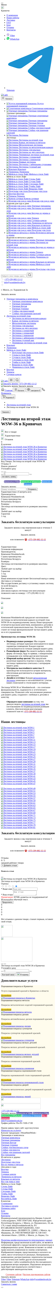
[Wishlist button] (2, 471)
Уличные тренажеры (10, 1140)
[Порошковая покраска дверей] (16, 1096)
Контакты (11, 30)
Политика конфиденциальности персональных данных (26, 1240)
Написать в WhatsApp (31, 482)
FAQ (9, 22)
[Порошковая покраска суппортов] (17, 1040)
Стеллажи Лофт (8, 1191)
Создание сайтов (13, 1274)
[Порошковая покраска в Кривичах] (18, 998)
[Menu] (11, 380)
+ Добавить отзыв (9, 866)
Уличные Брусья (8, 1142)
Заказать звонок (8, 294)
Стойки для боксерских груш (14, 1147)
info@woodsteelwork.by (14, 282)
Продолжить (7, 902)
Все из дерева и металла (12, 1164)
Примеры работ (8, 1208)
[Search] (17, 380)
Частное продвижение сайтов (36, 1274)
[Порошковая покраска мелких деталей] (20, 1054)
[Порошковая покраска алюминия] (17, 1068)
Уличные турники (9, 1145)
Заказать (6, 412)
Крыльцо (11, 345)
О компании (12, 15)
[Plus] (30, 474)
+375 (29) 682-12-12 (13, 279)
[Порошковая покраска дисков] (16, 1026)
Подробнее (6, 995)
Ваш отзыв (7, 894)
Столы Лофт (7, 1186)
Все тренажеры (8, 1155)
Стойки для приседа (10, 1150)
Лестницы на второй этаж (19, 316)
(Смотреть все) (24, 492)
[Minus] (2, 474)
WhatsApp (14, 39)
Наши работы (13, 18)
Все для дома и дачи (10, 1181)
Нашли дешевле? (9, 466)
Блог (9, 25)
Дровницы (11, 347)
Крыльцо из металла (10, 1179)
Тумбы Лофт (7, 1194)
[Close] (2, 877)
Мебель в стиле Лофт (16, 350)
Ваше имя (6, 889)
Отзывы (10, 27)
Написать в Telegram (31, 1116)
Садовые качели (14, 374)
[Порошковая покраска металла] (16, 1012)
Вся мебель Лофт (9, 1198)
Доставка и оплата (9, 1206)
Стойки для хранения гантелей (15, 1152)
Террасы (10, 372)
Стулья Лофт (7, 1189)
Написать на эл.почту (11, 1130)
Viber (12, 35)
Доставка (11, 20)
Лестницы (6, 1159)
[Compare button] (5, 471)
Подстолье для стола (10, 1162)
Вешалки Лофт (8, 1196)
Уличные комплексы (10, 1138)
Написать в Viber (12, 482)
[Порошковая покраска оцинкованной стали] (22, 1082)
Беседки (10, 369)
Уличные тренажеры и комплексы (22, 299)
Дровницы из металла (11, 1177)
